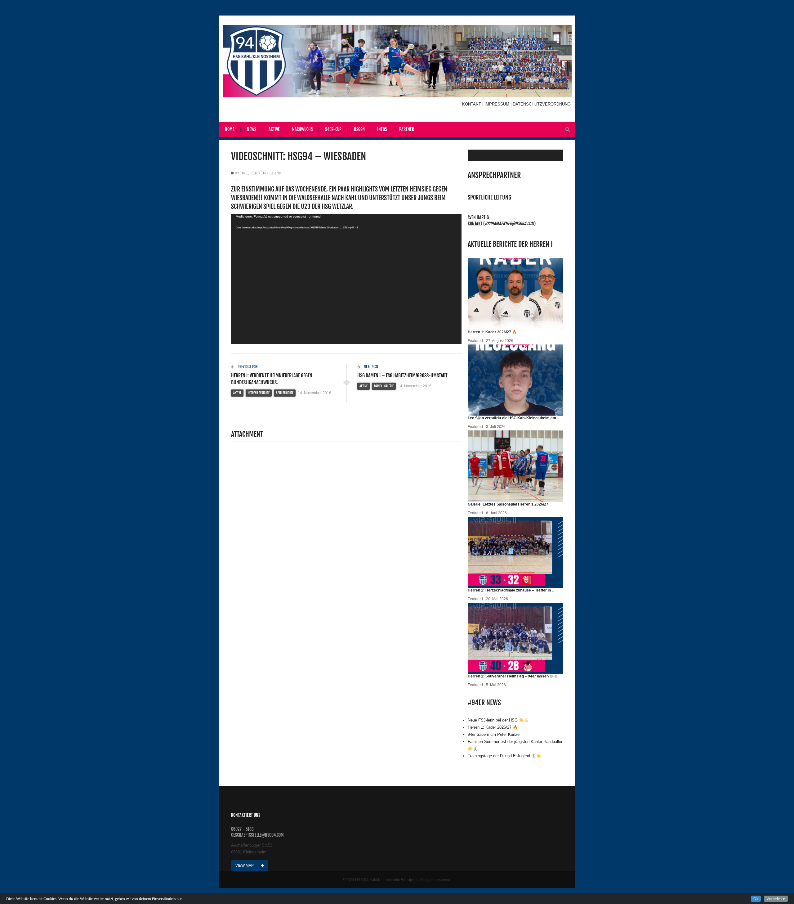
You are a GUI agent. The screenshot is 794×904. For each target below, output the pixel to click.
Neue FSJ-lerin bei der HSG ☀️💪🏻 (498, 720)
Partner (406, 129)
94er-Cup (333, 129)
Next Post (370, 366)
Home (229, 129)
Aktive (274, 129)
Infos (382, 129)
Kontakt (475, 223)
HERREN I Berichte (259, 393)
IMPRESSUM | (498, 104)
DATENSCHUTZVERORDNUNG (542, 104)
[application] (346, 279)
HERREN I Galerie (265, 173)
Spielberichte (284, 393)
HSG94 (359, 129)
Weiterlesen (775, 899)
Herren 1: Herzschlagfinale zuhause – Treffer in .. (511, 590)
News (251, 129)
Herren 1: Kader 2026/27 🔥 (492, 332)
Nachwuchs (302, 129)
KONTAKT (472, 104)
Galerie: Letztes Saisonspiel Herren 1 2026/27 (508, 504)
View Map (245, 865)
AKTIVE (241, 173)
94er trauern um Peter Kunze (494, 734)
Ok (755, 899)
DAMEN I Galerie (384, 386)
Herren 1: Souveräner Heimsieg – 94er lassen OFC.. (513, 676)
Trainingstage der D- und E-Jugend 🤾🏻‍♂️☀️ (504, 755)
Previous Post (248, 366)
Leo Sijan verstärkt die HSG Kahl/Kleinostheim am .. (513, 418)
